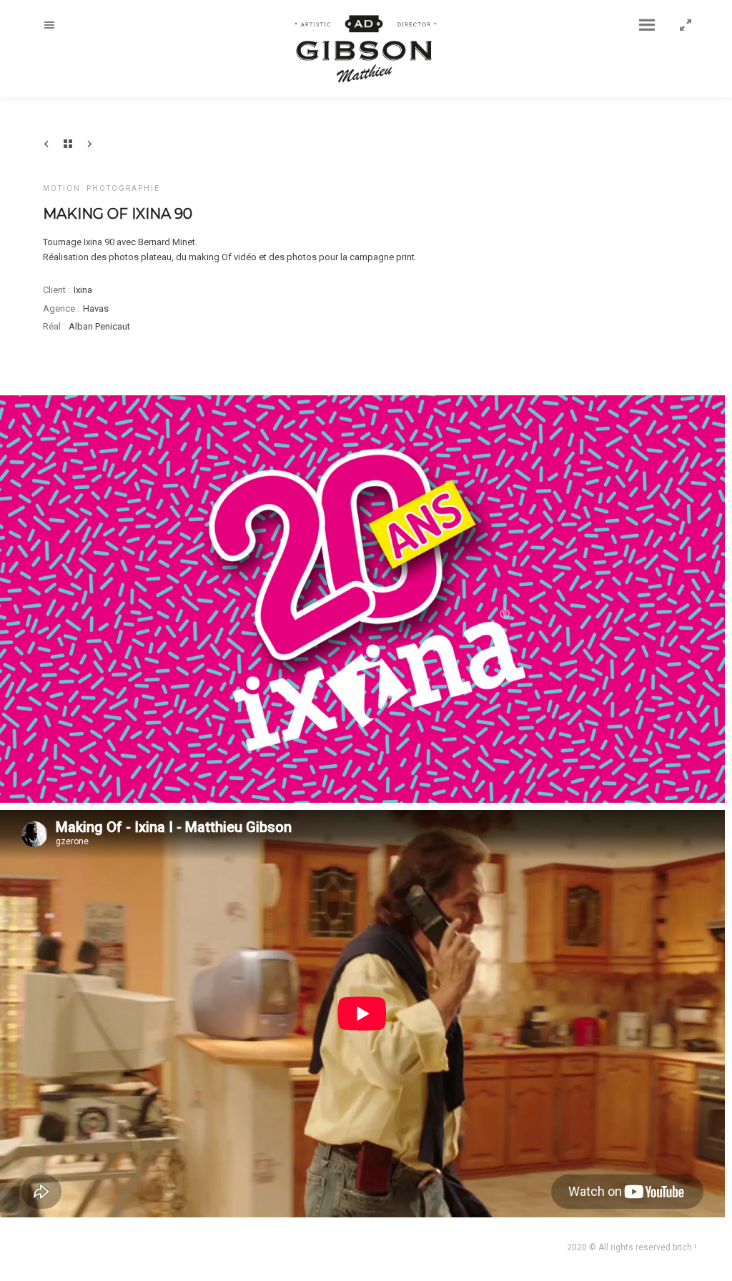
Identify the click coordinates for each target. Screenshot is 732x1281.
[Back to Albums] (68, 143)
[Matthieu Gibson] (366, 47)
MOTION (62, 188)
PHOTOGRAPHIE (123, 188)
